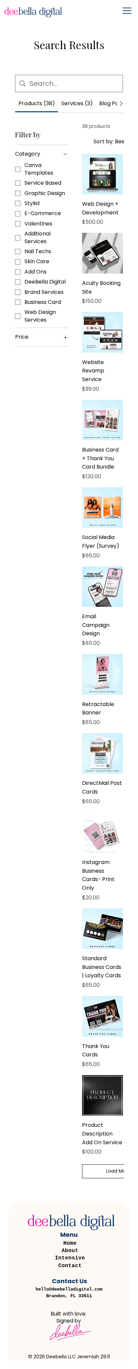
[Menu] (127, 10)
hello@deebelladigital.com (69, 1289)
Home (70, 1243)
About (70, 1251)
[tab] (36, 103)
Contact (70, 1266)
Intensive (70, 1258)
